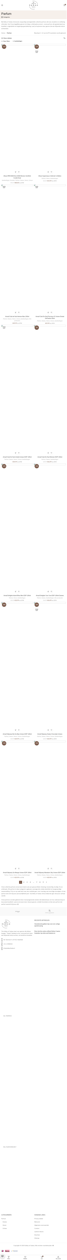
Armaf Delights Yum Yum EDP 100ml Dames (50, 595)
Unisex (31, 180)
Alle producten (58, 598)
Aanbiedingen (18, 41)
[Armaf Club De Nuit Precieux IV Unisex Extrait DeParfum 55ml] (50, 249)
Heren (26, 180)
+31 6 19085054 (7, 944)
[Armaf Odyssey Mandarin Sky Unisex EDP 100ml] (50, 806)
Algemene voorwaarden (41, 1225)
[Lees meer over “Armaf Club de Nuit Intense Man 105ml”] (15, 312)
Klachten (37, 1235)
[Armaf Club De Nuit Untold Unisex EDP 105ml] (17, 390)
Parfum (17, 180)
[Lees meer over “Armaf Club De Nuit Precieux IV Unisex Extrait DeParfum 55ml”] (48, 312)
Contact (36, 1228)
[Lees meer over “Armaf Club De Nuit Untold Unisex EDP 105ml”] (15, 452)
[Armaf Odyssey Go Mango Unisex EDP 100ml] (17, 806)
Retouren (37, 1222)
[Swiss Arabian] (50, 911)
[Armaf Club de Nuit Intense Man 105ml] (17, 249)
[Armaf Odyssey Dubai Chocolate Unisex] (50, 667)
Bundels (12, 180)
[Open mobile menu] (2, 5)
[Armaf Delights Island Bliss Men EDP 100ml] (17, 528)
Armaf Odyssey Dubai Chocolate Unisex (49, 734)
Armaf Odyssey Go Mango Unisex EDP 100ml (17, 872)
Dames (22, 180)
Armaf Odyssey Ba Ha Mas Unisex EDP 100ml (17, 734)
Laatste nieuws (39, 1231)
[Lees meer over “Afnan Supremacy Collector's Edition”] (48, 171)
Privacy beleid (38, 1218)
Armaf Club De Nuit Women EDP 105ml (50, 457)
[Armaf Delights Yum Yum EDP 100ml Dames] (50, 528)
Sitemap (36, 1238)
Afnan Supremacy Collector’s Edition (49, 176)
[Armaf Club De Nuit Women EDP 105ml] (50, 390)
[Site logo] (33, 5)
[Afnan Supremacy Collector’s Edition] (50, 109)
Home (3, 33)
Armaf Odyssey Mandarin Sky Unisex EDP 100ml (50, 872)
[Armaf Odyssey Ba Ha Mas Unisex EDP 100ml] (17, 667)
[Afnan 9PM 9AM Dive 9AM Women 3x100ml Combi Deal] (17, 109)
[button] (15, 171)
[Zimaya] (17, 911)
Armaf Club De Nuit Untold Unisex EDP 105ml (17, 457)
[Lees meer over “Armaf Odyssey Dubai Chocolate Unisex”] (48, 729)
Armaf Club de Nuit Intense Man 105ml (17, 316)
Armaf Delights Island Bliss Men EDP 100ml (17, 595)
